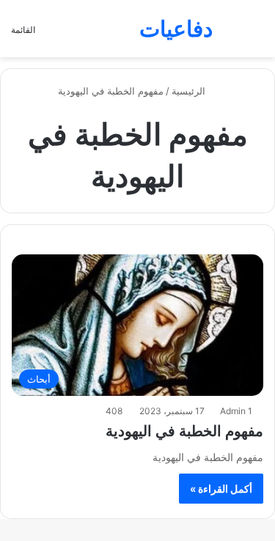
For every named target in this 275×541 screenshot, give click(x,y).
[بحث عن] (256, 34)
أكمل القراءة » (221, 488)
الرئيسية (190, 91)
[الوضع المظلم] (231, 34)
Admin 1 (236, 410)
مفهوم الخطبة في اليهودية (184, 431)
